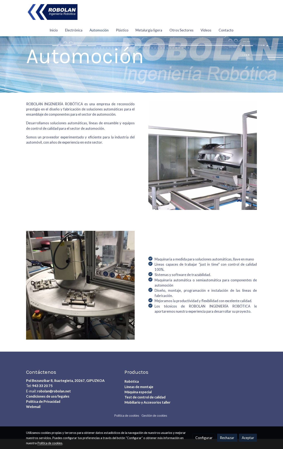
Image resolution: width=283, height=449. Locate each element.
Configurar (204, 438)
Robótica (132, 381)
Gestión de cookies (154, 415)
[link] (52, 12)
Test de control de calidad (145, 397)
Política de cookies (126, 415)
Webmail (33, 406)
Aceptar (248, 438)
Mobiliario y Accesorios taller (148, 402)
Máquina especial (138, 392)
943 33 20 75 (42, 386)
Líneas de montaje (139, 387)
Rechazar (227, 438)
